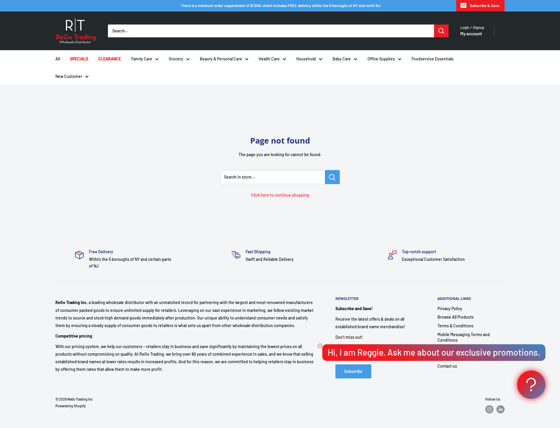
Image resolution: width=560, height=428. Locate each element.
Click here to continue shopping (280, 195)
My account (471, 33)
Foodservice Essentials (433, 58)
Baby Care (341, 58)
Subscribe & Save (484, 5)
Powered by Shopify (70, 406)
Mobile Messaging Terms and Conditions (464, 337)
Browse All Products (456, 317)
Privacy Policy (450, 308)
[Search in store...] (332, 177)
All (57, 58)
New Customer (68, 76)
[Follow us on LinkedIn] (500, 409)
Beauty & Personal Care (221, 58)
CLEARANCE (109, 58)
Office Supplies (381, 58)
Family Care (141, 58)
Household (306, 58)
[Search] (441, 31)
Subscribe (353, 371)
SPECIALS (79, 58)
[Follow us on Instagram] (489, 409)
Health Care (269, 58)
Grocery (176, 58)
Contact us (447, 366)
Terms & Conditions (455, 325)
